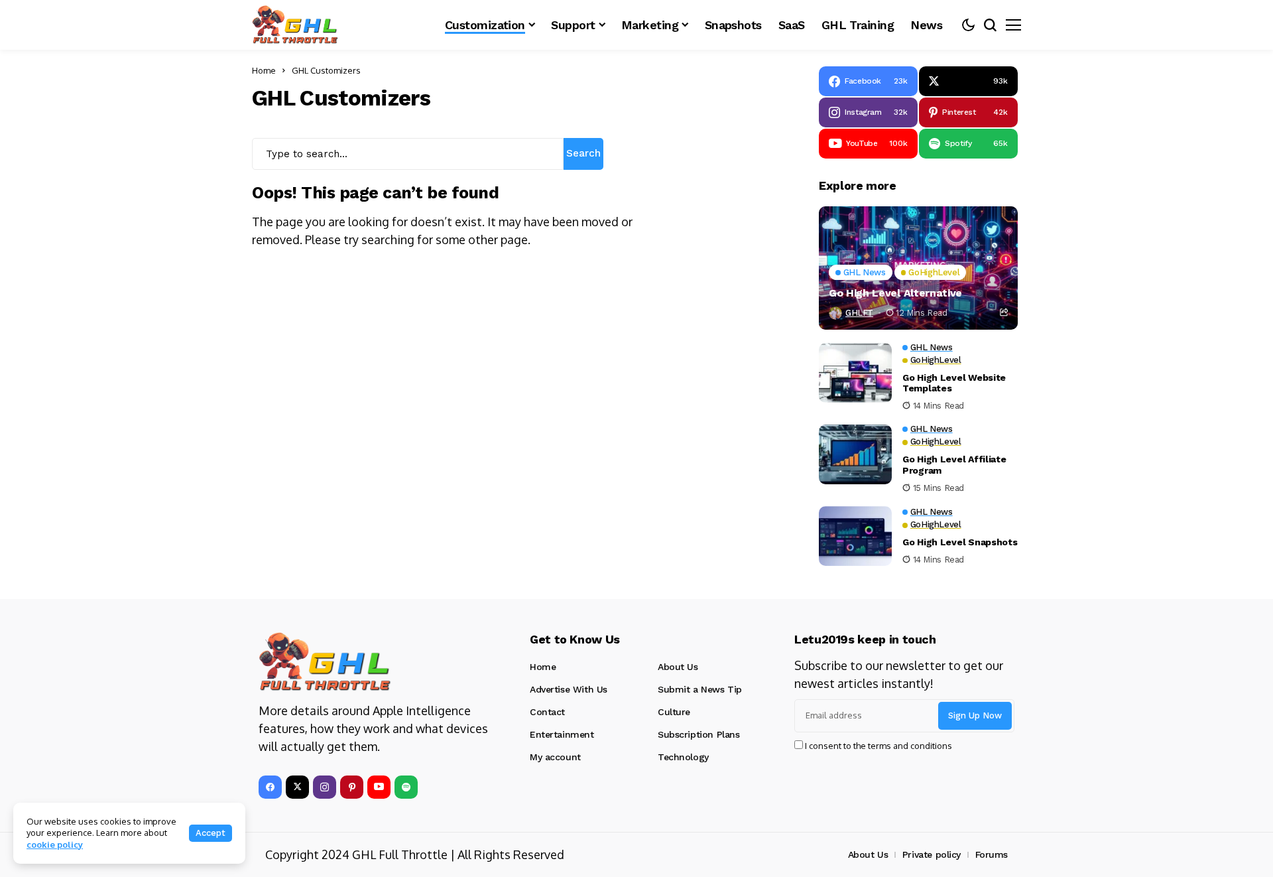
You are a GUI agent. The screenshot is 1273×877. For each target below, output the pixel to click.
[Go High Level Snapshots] (855, 536)
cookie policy (55, 844)
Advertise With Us (568, 689)
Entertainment (562, 734)
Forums (991, 854)
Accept (210, 833)
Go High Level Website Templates (954, 383)
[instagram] (324, 787)
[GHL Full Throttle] (295, 24)
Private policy (931, 854)
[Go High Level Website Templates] (855, 373)
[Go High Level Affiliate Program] (855, 454)
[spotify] (406, 787)
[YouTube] (379, 787)
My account (555, 757)
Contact (547, 712)
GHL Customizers (326, 70)
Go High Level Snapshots (960, 542)
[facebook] (270, 787)
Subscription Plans (698, 734)
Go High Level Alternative (895, 293)
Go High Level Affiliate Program (954, 465)
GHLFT (859, 313)
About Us (678, 666)
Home (264, 70)
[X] (297, 787)
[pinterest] (351, 787)
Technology (683, 757)
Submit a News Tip (700, 689)
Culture (674, 712)
